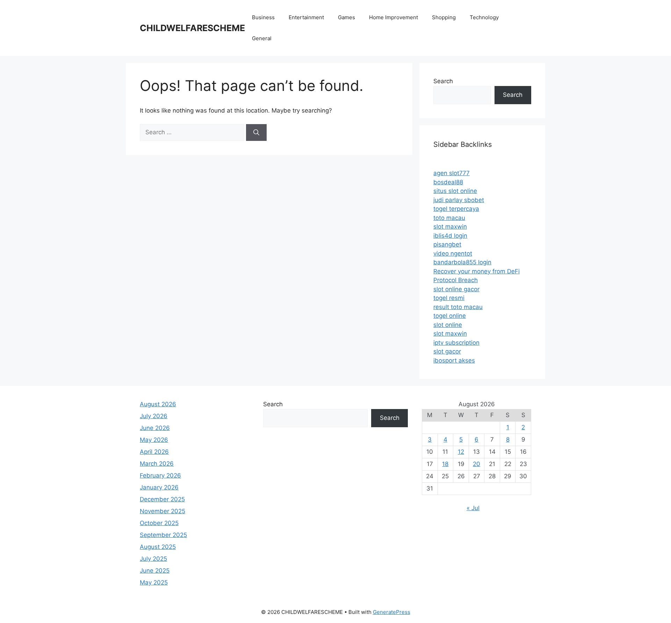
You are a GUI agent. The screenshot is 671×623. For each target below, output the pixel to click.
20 (476, 463)
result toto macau (458, 306)
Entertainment (306, 17)
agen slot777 (451, 173)
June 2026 (155, 427)
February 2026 (160, 475)
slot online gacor (456, 289)
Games (346, 17)
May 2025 (154, 582)
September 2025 (163, 534)
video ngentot (452, 253)
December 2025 (162, 499)
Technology (484, 17)
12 (461, 451)
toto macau (449, 217)
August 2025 (158, 546)
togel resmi (448, 297)
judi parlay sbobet (458, 199)
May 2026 (154, 439)
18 (445, 463)
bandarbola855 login (462, 262)
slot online (447, 324)
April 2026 (154, 451)
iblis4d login (450, 235)
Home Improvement (393, 17)
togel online (449, 315)
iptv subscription (456, 342)
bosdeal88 (448, 182)
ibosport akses (454, 360)
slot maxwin (450, 226)
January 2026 (159, 487)
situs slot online (455, 190)
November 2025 (162, 511)
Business (263, 17)
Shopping (444, 17)
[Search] (256, 132)
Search (443, 81)
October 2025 (159, 523)
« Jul (473, 507)
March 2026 (157, 463)
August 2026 (158, 404)
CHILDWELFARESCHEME (192, 28)
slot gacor (447, 351)
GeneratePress (391, 612)
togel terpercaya (456, 208)
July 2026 (153, 416)
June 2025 (154, 570)
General (262, 38)
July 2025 (153, 558)
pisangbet (447, 244)
